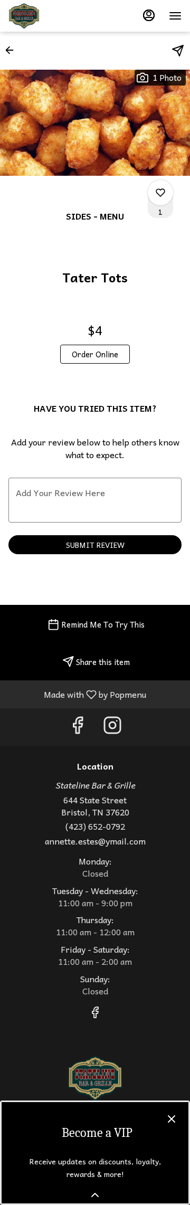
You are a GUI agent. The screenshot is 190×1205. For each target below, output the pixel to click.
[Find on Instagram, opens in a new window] (112, 727)
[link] (95, 354)
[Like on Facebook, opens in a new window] (77, 727)
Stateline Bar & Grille (95, 1078)
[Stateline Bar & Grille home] (55, 16)
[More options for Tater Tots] (160, 192)
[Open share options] (178, 50)
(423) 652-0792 (95, 826)
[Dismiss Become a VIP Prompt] (171, 1119)
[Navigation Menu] (175, 16)
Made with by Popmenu (77, 693)
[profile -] (148, 15)
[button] (12, 50)
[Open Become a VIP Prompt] (95, 1195)
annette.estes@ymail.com (95, 841)
